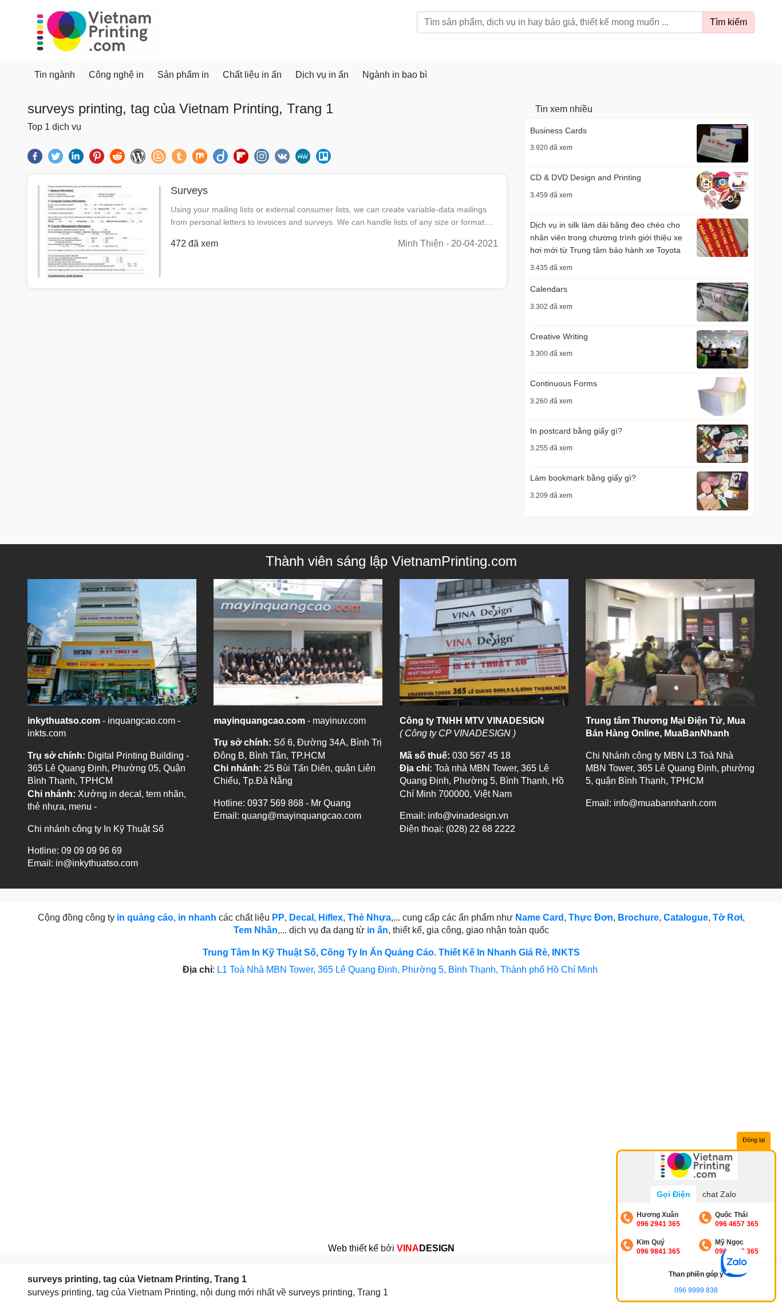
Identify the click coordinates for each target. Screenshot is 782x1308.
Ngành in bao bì (394, 75)
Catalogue (685, 917)
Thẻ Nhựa (369, 917)
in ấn (377, 930)
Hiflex (330, 917)
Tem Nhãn (256, 930)
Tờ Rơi (727, 917)
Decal (301, 917)
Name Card (539, 917)
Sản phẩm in (183, 75)
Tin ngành (54, 75)
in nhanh (197, 917)
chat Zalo (719, 1194)
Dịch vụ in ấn (322, 75)
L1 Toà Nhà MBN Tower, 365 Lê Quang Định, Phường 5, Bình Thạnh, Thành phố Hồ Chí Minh (408, 969)
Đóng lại (753, 1139)
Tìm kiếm (728, 22)
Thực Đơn (590, 917)
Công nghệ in (116, 75)
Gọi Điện (673, 1194)
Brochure (638, 917)
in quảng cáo (145, 917)
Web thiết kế (353, 1248)
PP (278, 917)
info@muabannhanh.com (665, 803)
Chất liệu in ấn (252, 75)
